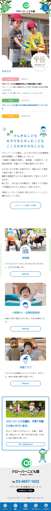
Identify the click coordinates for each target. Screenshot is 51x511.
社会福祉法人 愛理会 (25, 490)
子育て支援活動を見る (25, 444)
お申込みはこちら (29, 93)
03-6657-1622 (27, 481)
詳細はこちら (6, 93)
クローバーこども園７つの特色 (25, 205)
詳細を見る (25, 274)
